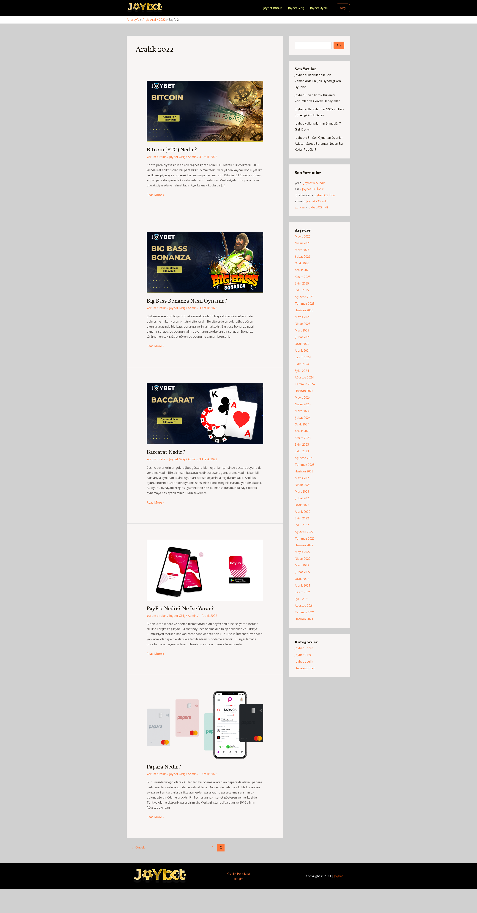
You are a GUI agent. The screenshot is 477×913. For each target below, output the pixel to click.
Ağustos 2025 (304, 297)
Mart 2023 (302, 491)
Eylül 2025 (302, 290)
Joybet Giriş (296, 8)
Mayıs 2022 (302, 552)
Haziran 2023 (304, 471)
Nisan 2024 (302, 404)
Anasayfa (133, 20)
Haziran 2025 (304, 310)
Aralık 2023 (302, 431)
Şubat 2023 (302, 498)
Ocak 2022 (302, 579)
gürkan (300, 207)
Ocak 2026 (302, 263)
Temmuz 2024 (305, 384)
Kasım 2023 (303, 438)
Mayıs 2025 (302, 317)
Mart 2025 (302, 330)
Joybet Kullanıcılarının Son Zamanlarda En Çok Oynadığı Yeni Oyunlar (318, 81)
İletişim (238, 879)
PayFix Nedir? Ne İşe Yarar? (180, 609)
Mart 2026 (302, 250)
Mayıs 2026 (302, 236)
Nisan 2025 (302, 324)
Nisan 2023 (302, 485)
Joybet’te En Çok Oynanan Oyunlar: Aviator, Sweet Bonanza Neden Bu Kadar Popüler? (319, 144)
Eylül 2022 (302, 525)
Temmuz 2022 (305, 538)
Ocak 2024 (302, 424)
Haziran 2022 (304, 545)
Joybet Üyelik (319, 8)
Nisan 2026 (302, 243)
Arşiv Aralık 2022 (154, 20)
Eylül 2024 (302, 371)
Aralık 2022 (302, 512)
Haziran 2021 (304, 619)
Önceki (139, 847)
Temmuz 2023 (305, 465)
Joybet (338, 876)
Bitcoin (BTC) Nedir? (172, 150)
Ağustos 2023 (304, 458)
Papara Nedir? (164, 767)
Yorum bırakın (157, 157)
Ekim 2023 (302, 444)
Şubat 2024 (302, 418)
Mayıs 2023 (302, 478)
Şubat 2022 (302, 572)
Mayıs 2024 (302, 397)
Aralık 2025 (302, 270)
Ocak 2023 (302, 505)
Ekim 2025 (302, 283)
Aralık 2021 (302, 585)
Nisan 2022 (302, 559)
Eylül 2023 (302, 451)
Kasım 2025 (303, 277)
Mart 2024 (302, 411)
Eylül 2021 (302, 599)
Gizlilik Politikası (238, 874)
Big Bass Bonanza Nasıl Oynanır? (187, 301)
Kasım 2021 (303, 592)
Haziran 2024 (304, 391)
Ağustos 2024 (304, 377)
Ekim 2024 (302, 364)
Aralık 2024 (302, 350)
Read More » (155, 195)
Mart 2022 (302, 565)
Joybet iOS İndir (314, 183)
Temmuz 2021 (305, 612)
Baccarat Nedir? (166, 452)
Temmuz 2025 (305, 303)
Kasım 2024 (303, 357)
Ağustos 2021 (304, 606)
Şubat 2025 (302, 337)
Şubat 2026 (302, 256)
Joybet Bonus (272, 8)
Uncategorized (305, 668)
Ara (339, 45)
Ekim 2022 (302, 518)
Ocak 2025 (302, 344)
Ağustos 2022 (304, 532)
